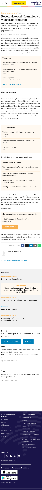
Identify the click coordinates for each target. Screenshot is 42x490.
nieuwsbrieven (27, 426)
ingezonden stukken (29, 423)
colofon (24, 420)
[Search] (39, 6)
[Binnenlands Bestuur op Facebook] (2, 456)
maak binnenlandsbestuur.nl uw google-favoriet (31, 439)
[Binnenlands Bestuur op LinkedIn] (11, 456)
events (3, 422)
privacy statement (28, 444)
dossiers (4, 436)
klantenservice (27, 417)
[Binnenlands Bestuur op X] (7, 456)
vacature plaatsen (28, 432)
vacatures (4, 419)
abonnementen (7, 428)
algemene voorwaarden (30, 434)
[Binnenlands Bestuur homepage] (35, 4)
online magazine (7, 431)
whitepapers (5, 425)
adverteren (26, 429)
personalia (5, 434)
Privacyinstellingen (29, 447)
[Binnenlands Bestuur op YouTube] (19, 456)
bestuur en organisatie (9, 13)
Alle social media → (8, 461)
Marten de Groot (9, 34)
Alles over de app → (8, 482)
